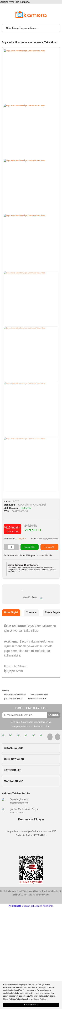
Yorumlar (31, 612)
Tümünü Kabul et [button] (31, 1005)
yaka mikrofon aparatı (13, 699)
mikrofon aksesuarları (37, 699)
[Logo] (31, 14)
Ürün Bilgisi (11, 612)
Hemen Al (49, 547)
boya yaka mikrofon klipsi (14, 694)
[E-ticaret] (31, 905)
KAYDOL (53, 714)
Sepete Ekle (29, 547)
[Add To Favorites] (22, 589)
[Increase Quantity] (16, 547)
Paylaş (44, 590)
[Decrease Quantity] (6, 547)
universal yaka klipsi (39, 694)
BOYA (16, 501)
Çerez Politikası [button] (40, 999)
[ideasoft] (14, 905)
